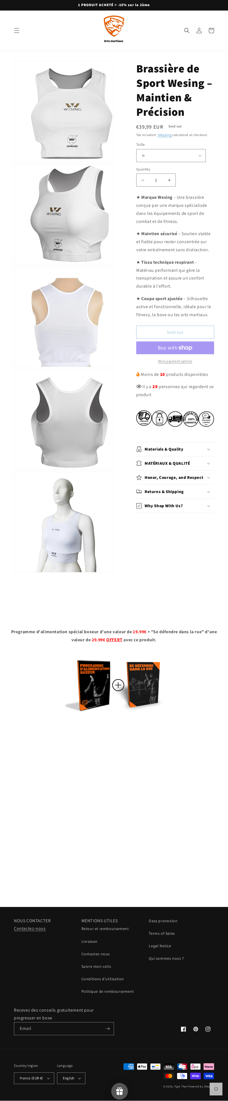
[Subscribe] (107, 1028)
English (69, 1078)
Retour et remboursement (105, 928)
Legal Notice (160, 945)
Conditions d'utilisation (102, 978)
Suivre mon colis (96, 966)
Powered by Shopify (200, 1086)
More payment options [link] (175, 361)
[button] (17, 30)
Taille (140, 144)
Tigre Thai (180, 1086)
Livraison (89, 941)
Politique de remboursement (107, 991)
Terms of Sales (162, 933)
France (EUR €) (31, 1078)
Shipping (165, 135)
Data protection (163, 920)
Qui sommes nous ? (166, 958)
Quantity (143, 169)
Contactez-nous (30, 928)
